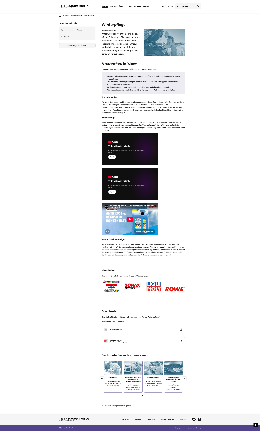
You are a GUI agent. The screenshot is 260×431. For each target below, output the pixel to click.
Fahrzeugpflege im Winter (71, 30)
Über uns (122, 6)
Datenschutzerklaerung (193, 428)
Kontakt (146, 6)
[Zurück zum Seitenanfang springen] (256, 425)
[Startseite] (60, 15)
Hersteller (65, 37)
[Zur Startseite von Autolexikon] (74, 6)
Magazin (113, 6)
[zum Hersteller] (111, 289)
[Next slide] (184, 379)
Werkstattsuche (134, 6)
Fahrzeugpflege (77, 15)
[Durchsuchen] (198, 6)
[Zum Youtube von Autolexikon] (194, 419)
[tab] (142, 395)
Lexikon (105, 6)
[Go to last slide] (102, 379)
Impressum (178, 428)
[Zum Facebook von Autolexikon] (199, 419)
